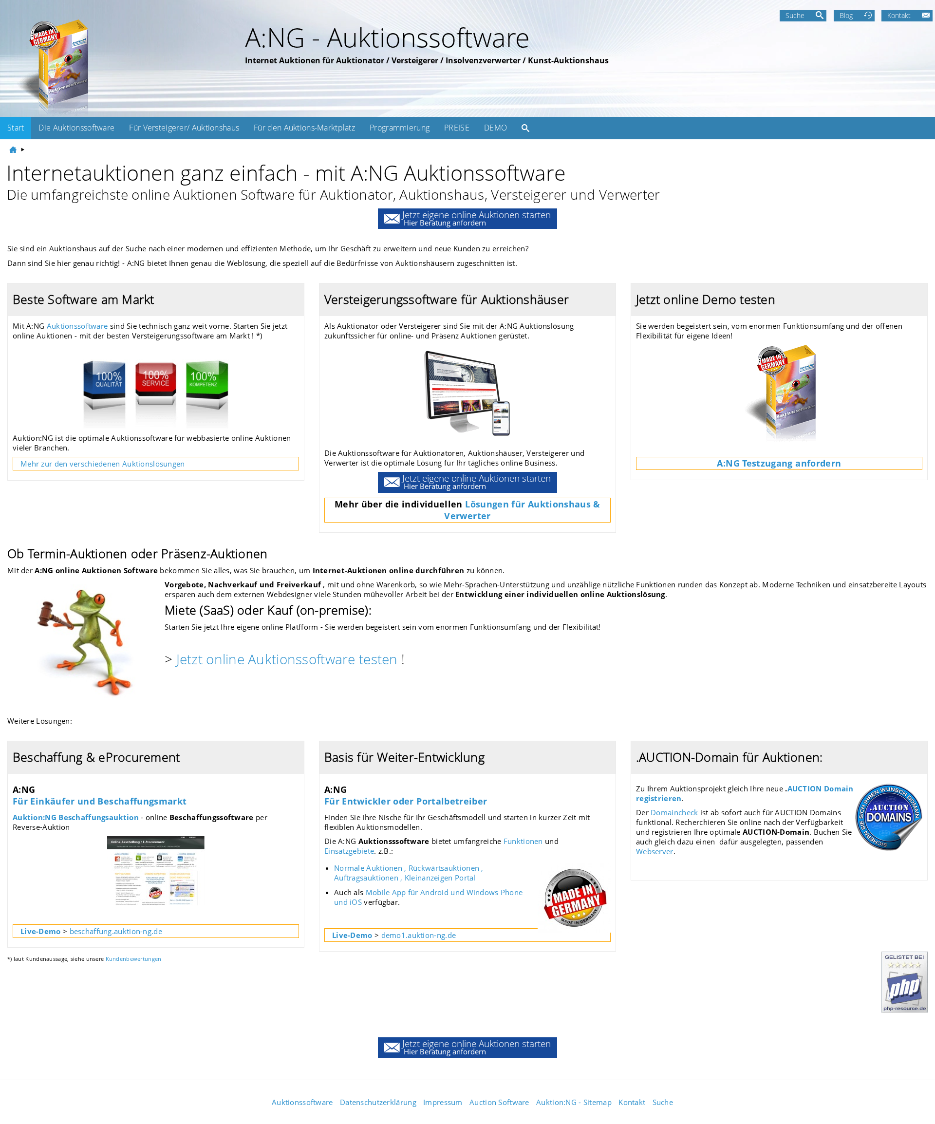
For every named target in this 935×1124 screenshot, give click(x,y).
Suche (794, 15)
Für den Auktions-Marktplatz (304, 127)
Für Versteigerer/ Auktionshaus (184, 127)
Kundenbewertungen (134, 958)
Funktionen (522, 841)
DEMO (495, 127)
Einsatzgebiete (349, 851)
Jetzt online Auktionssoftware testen (287, 659)
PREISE (456, 127)
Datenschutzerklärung (378, 1102)
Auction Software (499, 1102)
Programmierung (400, 127)
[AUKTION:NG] (14, 149)
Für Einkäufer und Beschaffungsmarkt (100, 801)
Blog (846, 15)
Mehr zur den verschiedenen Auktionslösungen (102, 463)
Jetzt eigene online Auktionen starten (476, 217)
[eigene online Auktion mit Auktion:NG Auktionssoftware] (51, 67)
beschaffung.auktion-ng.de (116, 931)
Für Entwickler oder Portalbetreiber (405, 801)
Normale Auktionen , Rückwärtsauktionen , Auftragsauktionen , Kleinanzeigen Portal (409, 872)
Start (15, 127)
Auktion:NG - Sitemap (574, 1102)
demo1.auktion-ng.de (418, 935)
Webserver (654, 851)
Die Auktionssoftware (76, 127)
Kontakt (899, 15)
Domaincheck (675, 812)
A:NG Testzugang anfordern (779, 463)
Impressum (443, 1102)
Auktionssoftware (77, 326)
